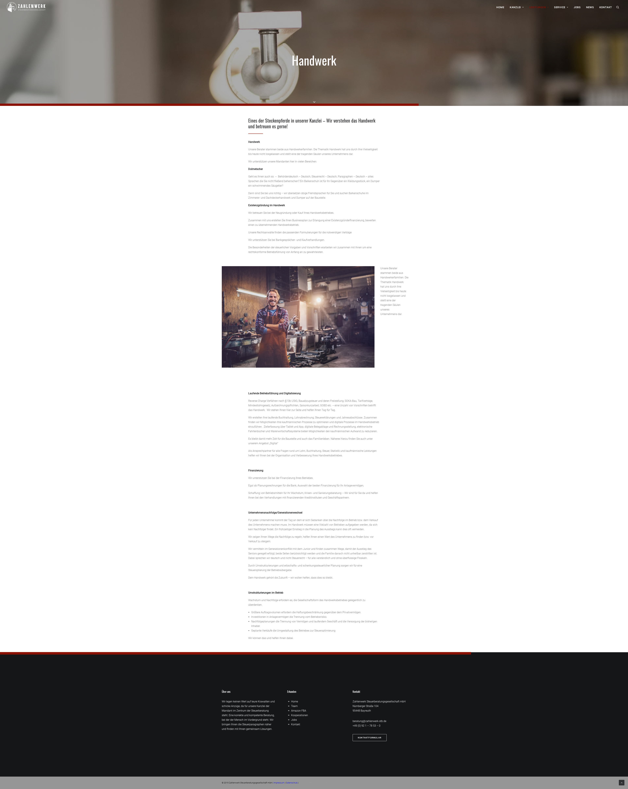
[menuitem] (500, 7)
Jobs (577, 7)
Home (500, 7)
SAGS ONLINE (321, 782)
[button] (619, 7)
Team (294, 706)
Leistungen (537, 7)
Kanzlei (515, 7)
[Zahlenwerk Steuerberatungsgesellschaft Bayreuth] (26, 7)
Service (559, 7)
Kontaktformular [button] (369, 737)
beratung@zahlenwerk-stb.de (369, 721)
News (590, 7)
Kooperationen (299, 715)
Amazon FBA (298, 710)
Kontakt (605, 7)
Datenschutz (292, 782)
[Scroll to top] (621, 782)
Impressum (279, 782)
